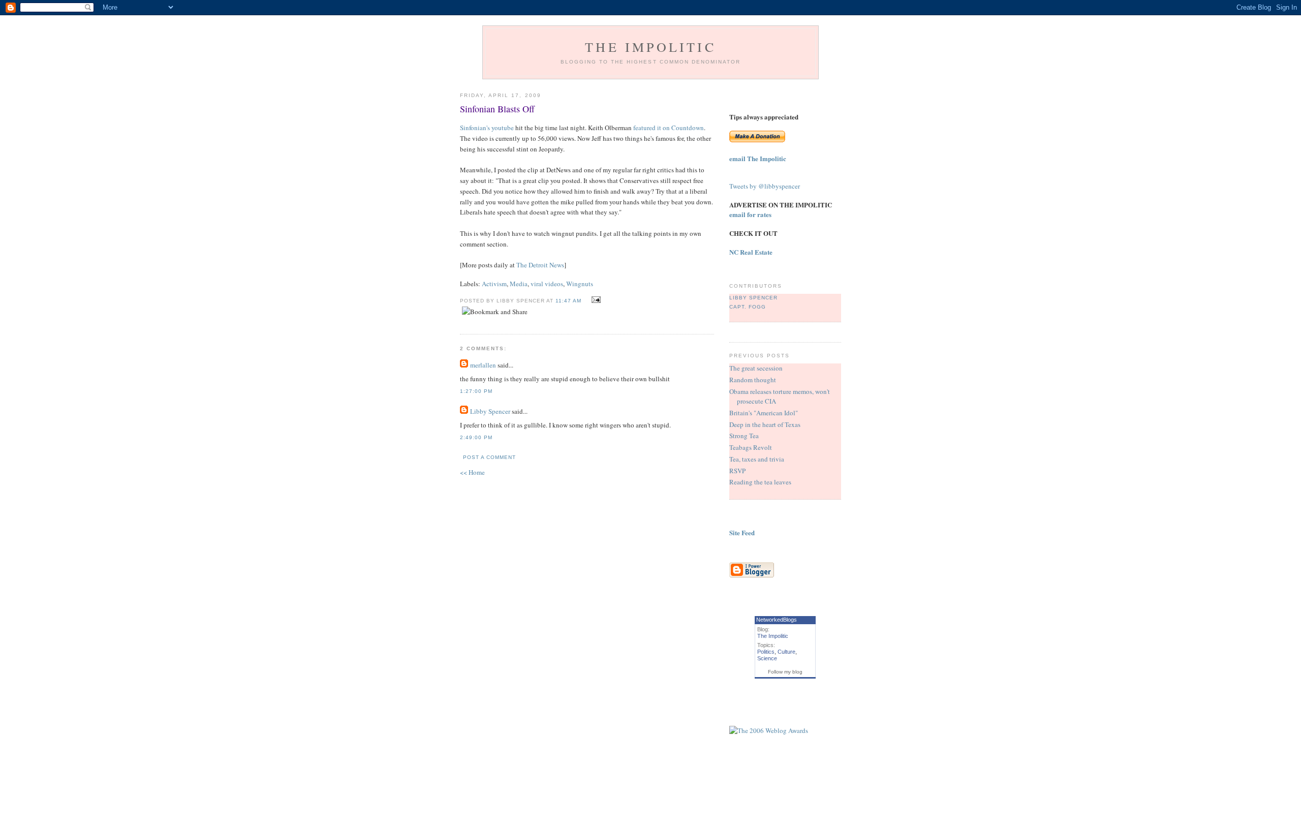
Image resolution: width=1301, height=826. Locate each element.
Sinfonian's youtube (487, 127)
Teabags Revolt (750, 447)
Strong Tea (744, 435)
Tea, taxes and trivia (756, 459)
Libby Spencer (490, 411)
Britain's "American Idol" (763, 412)
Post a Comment (489, 457)
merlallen (483, 365)
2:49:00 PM (476, 437)
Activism (494, 283)
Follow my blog (785, 672)
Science (767, 658)
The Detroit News (540, 264)
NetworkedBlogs (776, 620)
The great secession (756, 368)
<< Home (472, 472)
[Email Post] (594, 299)
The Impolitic (650, 46)
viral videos (547, 283)
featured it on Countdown (668, 127)
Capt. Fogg (747, 307)
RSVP (737, 470)
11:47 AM (568, 300)
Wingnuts (579, 283)
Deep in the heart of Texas (764, 424)
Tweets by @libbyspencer (764, 186)
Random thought (752, 379)
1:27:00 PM (476, 391)
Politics (766, 652)
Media (519, 283)
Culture (786, 652)
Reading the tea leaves (760, 481)
